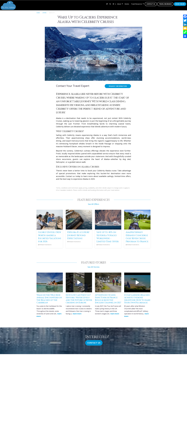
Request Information (118, 86)
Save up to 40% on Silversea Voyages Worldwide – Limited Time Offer (108, 237)
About (119, 4)
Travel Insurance (165, 4)
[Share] (185, 36)
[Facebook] (185, 17)
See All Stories (93, 267)
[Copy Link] (185, 32)
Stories (127, 4)
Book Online (180, 4)
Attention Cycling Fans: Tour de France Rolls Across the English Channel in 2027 (108, 299)
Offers (44, 12)
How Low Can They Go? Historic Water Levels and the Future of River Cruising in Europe (79, 299)
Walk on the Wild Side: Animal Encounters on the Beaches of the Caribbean (49, 299)
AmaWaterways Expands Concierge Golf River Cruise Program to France (137, 237)
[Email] (185, 28)
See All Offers (93, 204)
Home (38, 12)
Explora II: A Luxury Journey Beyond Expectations (78, 235)
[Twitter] (185, 20)
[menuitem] (107, 4)
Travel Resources (136, 4)
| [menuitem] (115, 4)
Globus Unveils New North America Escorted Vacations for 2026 (49, 237)
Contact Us (150, 4)
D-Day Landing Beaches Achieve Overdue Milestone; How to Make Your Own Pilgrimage (137, 299)
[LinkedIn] (185, 24)
